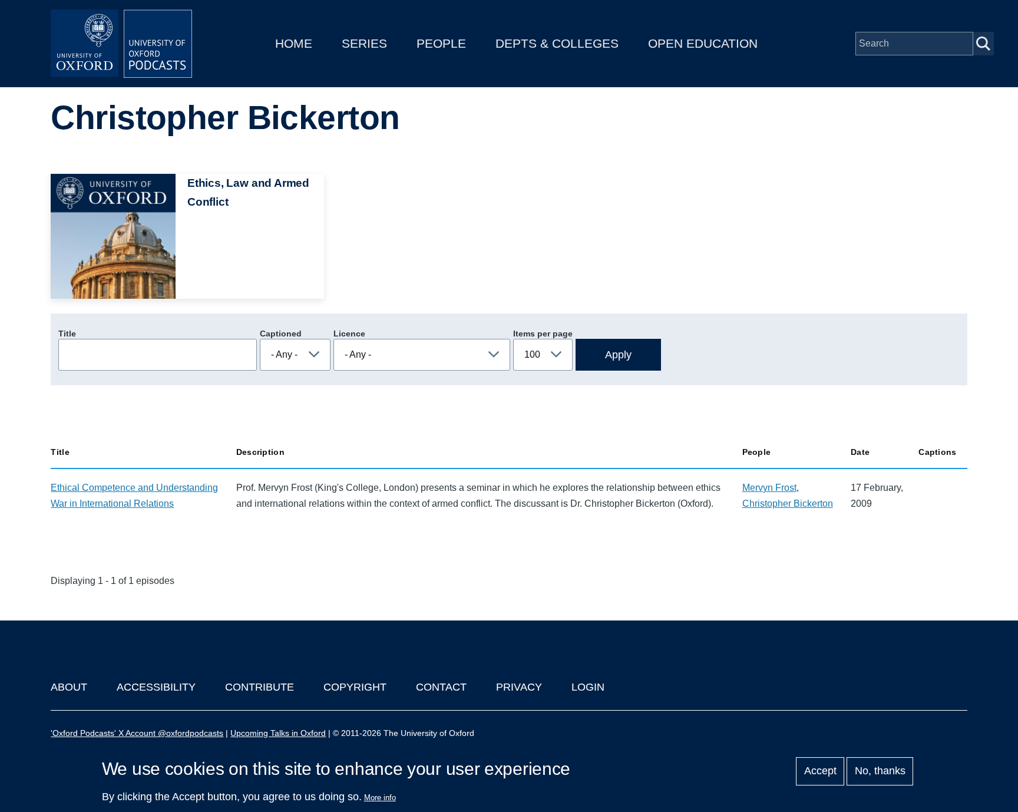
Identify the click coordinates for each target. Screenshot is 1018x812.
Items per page (543, 333)
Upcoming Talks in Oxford (278, 733)
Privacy (519, 687)
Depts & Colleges (557, 43)
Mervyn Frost (769, 488)
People (441, 43)
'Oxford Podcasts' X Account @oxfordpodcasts (137, 733)
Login (587, 687)
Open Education (703, 43)
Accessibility (156, 687)
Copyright (354, 687)
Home (293, 43)
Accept (820, 771)
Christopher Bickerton (787, 504)
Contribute (259, 687)
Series (364, 43)
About (69, 687)
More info (380, 797)
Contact (441, 687)
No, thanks (880, 771)
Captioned (281, 333)
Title (67, 333)
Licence (349, 333)
